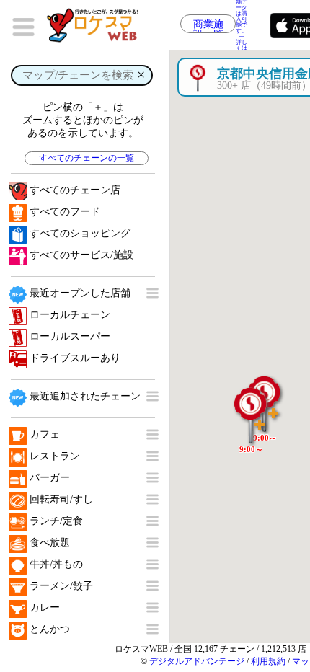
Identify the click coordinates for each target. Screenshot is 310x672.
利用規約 (268, 661)
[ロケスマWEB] (97, 25)
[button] (251, 408)
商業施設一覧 (208, 26)
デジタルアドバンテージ (196, 661)
